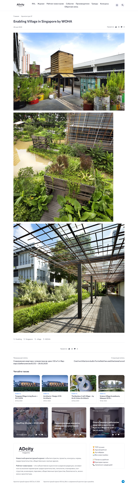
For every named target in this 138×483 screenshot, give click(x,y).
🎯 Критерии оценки (100, 462)
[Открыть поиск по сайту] (123, 5)
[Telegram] (123, 481)
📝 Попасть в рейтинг (101, 459)
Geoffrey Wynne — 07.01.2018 (30, 423)
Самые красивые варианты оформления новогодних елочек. (67, 426)
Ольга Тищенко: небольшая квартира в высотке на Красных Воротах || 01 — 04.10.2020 (106, 426)
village (39, 339)
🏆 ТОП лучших (98, 447)
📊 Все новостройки (100, 455)
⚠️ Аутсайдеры (98, 452)
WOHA (47, 339)
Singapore (29, 339)
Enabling (19, 339)
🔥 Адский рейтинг (100, 450)
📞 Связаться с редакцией (102, 465)
